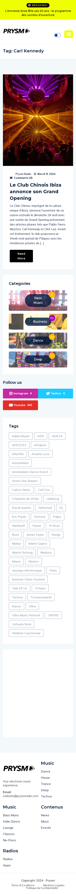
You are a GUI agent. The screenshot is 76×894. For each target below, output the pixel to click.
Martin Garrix (37, 543)
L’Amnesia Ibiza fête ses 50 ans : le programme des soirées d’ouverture (38, 13)
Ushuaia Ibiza (21, 624)
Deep (45, 790)
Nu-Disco (9, 840)
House (45, 777)
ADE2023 (19, 445)
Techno (17, 597)
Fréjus (57, 517)
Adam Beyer (21, 436)
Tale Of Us (19, 588)
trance (16, 606)
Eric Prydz (19, 517)
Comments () (23, 177)
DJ (61, 508)
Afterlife (18, 454)
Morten (33, 561)
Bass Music (11, 815)
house (37, 526)
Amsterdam (20, 463)
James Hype (35, 534)
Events (46, 828)
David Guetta (21, 508)
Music (45, 821)
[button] (68, 34)
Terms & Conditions (22, 885)
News (45, 815)
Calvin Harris (21, 490)
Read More (21, 256)
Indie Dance (11, 821)
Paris (53, 570)
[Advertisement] (38, 693)
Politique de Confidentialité (42, 888)
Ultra (32, 606)
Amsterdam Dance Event (30, 472)
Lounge (8, 828)
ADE (40, 436)
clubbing (53, 499)
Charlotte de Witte (25, 499)
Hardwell (18, 526)
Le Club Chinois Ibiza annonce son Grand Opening (35, 191)
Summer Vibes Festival (28, 579)
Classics (9, 834)
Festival (39, 517)
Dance (45, 771)
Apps (7, 865)
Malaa (16, 543)
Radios (8, 859)
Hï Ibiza (54, 526)
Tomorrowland (41, 597)
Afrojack (40, 445)
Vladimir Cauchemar (26, 633)
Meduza (45, 552)
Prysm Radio (23, 174)
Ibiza (15, 534)
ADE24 (57, 436)
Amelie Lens (40, 454)
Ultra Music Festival (26, 615)
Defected (45, 508)
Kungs (56, 534)
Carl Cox (44, 490)
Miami (16, 561)
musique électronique (27, 570)
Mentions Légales (54, 885)
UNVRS (53, 615)
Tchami (40, 588)
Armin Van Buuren (25, 481)
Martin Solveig (22, 552)
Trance (46, 784)
